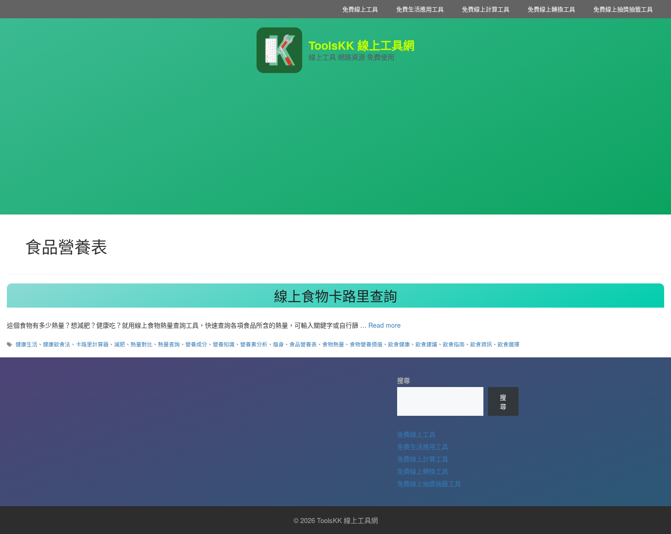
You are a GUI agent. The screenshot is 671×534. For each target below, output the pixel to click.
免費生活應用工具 (420, 9)
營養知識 (224, 344)
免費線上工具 (360, 9)
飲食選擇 (508, 344)
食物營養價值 (366, 344)
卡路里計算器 (92, 344)
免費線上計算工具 (485, 9)
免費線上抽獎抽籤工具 (623, 9)
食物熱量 (333, 344)
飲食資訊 (481, 344)
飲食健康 (399, 344)
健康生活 (26, 344)
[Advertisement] (335, 151)
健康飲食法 (56, 344)
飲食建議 (426, 344)
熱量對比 (141, 344)
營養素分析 (253, 344)
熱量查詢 (169, 344)
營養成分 (196, 344)
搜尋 (403, 380)
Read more (384, 325)
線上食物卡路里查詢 (335, 295)
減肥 (119, 344)
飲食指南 (454, 344)
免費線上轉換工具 (551, 9)
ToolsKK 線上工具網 (361, 45)
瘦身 (278, 344)
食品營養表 (303, 344)
